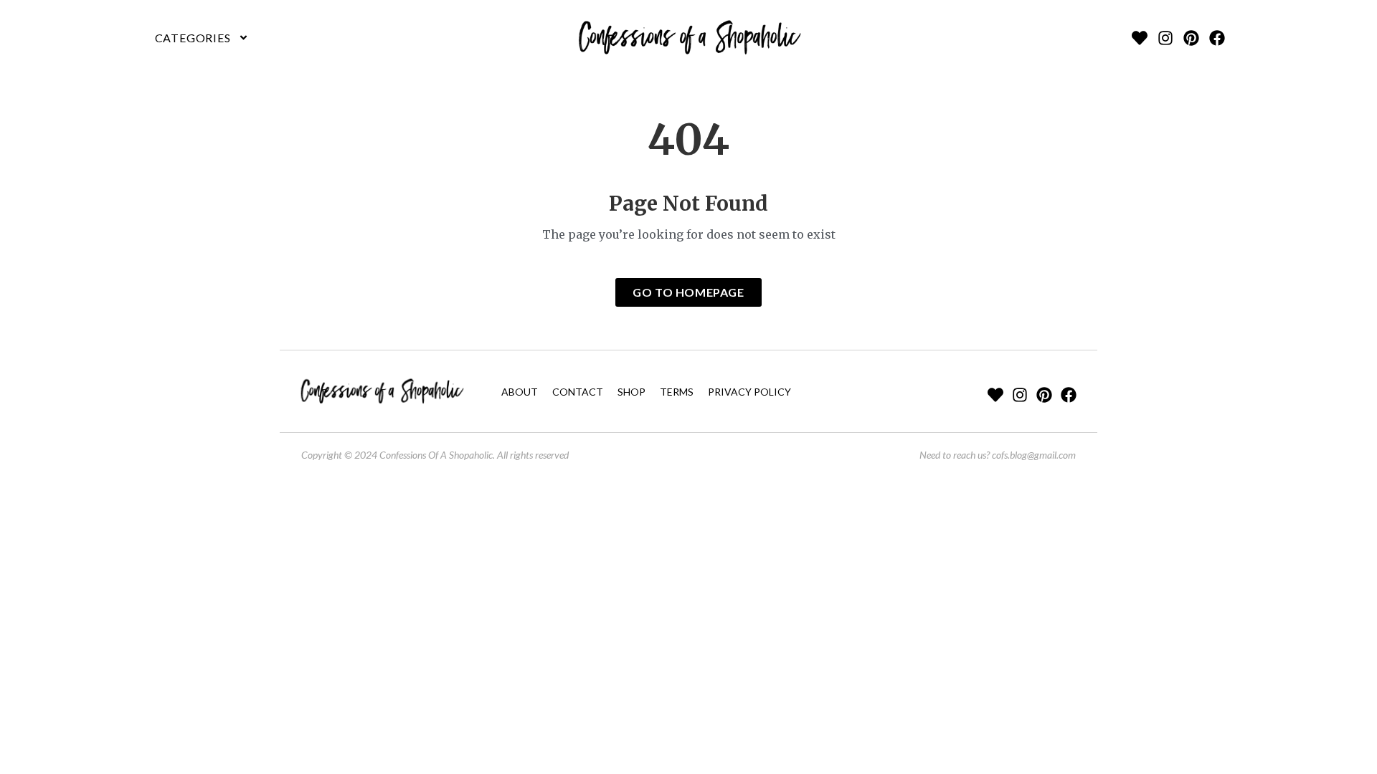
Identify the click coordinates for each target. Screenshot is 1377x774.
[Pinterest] (1191, 38)
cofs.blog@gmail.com (1034, 455)
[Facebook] (1217, 38)
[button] (202, 38)
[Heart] (1140, 38)
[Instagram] (1165, 38)
